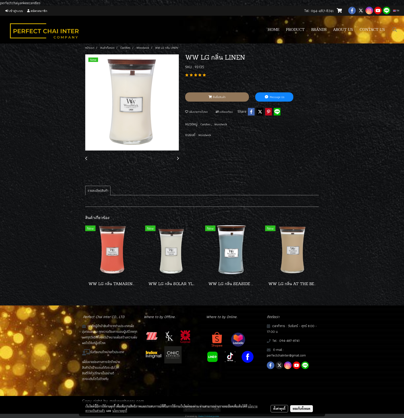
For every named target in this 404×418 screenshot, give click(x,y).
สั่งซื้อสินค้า (219, 97)
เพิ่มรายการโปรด (198, 111)
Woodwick (220, 124)
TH (397, 10)
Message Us (276, 97)
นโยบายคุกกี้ (119, 411)
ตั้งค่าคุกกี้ (279, 408)
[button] (394, 30)
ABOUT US (343, 29)
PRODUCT (295, 29)
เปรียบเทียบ (226, 111)
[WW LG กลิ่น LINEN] (132, 103)
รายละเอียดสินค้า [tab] (98, 190)
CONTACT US (372, 29)
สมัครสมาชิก (38, 10)
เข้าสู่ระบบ (15, 10)
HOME (273, 29)
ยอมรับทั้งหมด (301, 408)
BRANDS (319, 29)
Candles (205, 124)
